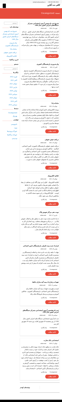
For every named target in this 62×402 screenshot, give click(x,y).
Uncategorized (53, 51)
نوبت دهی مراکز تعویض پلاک (49, 212)
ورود (15, 128)
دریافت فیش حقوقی (52, 139)
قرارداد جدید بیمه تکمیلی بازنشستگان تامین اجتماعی (41, 246)
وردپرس (14, 138)
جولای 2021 (13, 84)
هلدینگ (15, 116)
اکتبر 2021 (14, 80)
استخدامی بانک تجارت (51, 340)
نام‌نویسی (14, 124)
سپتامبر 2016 (13, 105)
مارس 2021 (13, 87)
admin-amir (43, 28)
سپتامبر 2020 (13, 94)
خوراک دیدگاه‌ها (12, 135)
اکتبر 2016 (14, 101)
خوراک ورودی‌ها (12, 131)
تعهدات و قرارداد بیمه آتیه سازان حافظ (45, 282)
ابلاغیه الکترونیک (53, 176)
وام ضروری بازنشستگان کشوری (48, 64)
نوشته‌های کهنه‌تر (25, 387)
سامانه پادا (55, 103)
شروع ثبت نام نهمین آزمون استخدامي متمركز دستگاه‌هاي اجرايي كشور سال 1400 (43, 24)
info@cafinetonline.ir (39, 2)
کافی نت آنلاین (53, 5)
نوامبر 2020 (13, 91)
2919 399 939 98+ (53, 2)
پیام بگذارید (44, 51)
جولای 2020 (13, 98)
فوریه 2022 (13, 77)
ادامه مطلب (52, 56)
